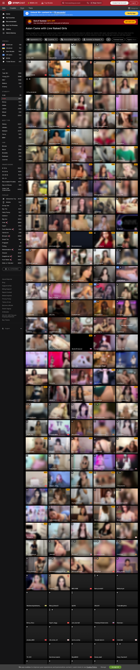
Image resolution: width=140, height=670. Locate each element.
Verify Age (131, 13)
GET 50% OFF (130, 22)
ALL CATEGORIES (13, 269)
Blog (3, 282)
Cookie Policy (92, 667)
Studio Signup (6, 308)
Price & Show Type (70, 39)
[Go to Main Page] (16, 3)
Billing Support (6, 289)
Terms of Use (6, 302)
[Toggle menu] (3, 3)
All (108, 39)
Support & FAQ (6, 286)
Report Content (7, 292)
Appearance (34, 39)
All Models (5, 312)
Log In (134, 3)
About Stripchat (7, 279)
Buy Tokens (6, 320)
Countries (51, 39)
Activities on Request (93, 39)
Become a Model (7, 305)
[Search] (87, 2)
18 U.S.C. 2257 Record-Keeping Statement (9, 316)
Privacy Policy (6, 299)
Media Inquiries (7, 295)
